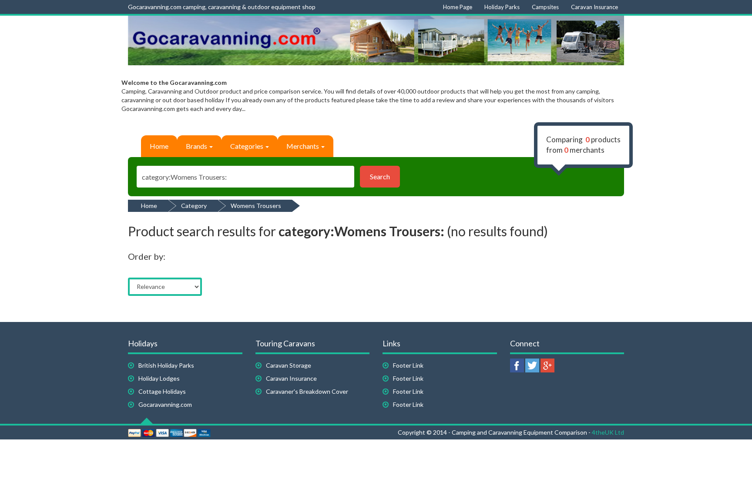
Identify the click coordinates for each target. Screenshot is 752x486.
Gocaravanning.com (165, 404)
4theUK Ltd (608, 432)
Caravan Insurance (291, 378)
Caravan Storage (288, 365)
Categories (247, 146)
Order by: (146, 256)
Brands (197, 146)
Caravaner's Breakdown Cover (307, 391)
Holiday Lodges (159, 378)
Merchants (303, 146)
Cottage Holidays (162, 391)
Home (159, 146)
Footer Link (408, 365)
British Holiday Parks (166, 365)
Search (380, 176)
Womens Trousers (256, 205)
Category (194, 205)
